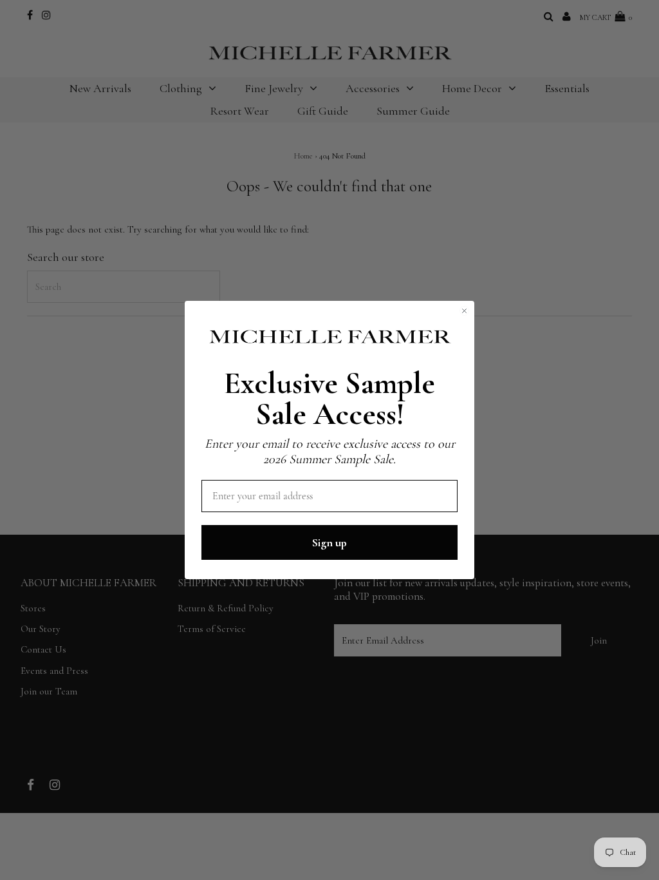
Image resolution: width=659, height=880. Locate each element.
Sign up (329, 542)
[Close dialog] (464, 311)
